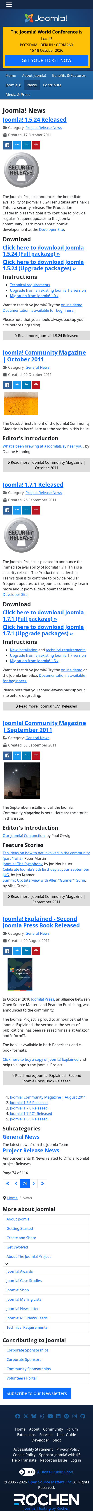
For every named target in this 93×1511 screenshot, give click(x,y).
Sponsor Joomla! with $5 (59, 1454)
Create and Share (21, 1237)
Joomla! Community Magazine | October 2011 (44, 355)
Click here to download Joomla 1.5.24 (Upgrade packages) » (43, 265)
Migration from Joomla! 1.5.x (34, 660)
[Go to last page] (42, 1183)
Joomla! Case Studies (24, 1280)
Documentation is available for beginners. (38, 310)
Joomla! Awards (20, 1271)
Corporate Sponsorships (28, 1350)
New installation (23, 649)
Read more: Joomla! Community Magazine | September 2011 (47, 899)
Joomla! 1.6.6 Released (29, 1102)
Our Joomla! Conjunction (24, 835)
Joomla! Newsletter (23, 1308)
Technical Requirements (27, 1327)
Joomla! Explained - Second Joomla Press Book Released (41, 922)
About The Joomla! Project (29, 1256)
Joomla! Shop (18, 1289)
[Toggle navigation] (9, 4)
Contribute (52, 85)
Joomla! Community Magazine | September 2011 (44, 726)
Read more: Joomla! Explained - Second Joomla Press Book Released (47, 1078)
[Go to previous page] (16, 1183)
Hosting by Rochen (47, 1508)
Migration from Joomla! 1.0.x (34, 295)
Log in (76, 1460)
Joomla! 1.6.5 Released (29, 1119)
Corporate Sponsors (24, 1359)
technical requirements (66, 649)
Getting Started (20, 1228)
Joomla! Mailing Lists (24, 1299)
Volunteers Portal (22, 1378)
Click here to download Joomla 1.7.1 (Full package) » (43, 615)
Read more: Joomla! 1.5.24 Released (47, 335)
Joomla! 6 (13, 85)
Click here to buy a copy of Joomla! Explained (41, 1059)
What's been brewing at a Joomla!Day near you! (43, 446)
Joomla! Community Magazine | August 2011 (48, 1097)
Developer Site (51, 229)
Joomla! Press (42, 999)
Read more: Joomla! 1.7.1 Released (47, 706)
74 (25, 1183)
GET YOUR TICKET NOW (47, 60)
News (32, 85)
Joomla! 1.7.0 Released (29, 1108)
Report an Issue (53, 1460)
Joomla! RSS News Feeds (27, 1318)
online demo (71, 304)
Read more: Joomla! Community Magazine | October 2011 (47, 465)
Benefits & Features (69, 75)
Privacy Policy (67, 1449)
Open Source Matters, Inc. (50, 1482)
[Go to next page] (34, 1183)
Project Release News (44, 127)
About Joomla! (34, 75)
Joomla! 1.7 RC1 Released (31, 1113)
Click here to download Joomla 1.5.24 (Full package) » (43, 250)
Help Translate (24, 1460)
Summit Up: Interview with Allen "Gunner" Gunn (44, 880)
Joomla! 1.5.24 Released (35, 119)
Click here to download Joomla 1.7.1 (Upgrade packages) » (43, 630)
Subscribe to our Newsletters (37, 1393)
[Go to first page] (7, 1183)
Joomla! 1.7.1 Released (33, 484)
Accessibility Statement (33, 1449)
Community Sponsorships (29, 1368)
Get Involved (17, 1247)
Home (11, 75)
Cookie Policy (24, 1454)
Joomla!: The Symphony (22, 863)
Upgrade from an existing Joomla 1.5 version (48, 290)
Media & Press (18, 94)
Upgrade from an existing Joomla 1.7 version (48, 655)
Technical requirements (30, 284)
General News (37, 367)
